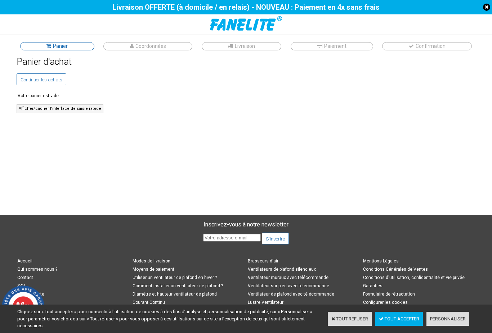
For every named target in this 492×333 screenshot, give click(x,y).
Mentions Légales (381, 261)
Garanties (373, 285)
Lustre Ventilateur (265, 302)
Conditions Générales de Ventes (395, 269)
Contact (25, 277)
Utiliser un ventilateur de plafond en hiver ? (175, 277)
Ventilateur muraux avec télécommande (288, 277)
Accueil (24, 261)
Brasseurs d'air (263, 261)
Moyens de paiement (153, 269)
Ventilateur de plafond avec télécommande (291, 294)
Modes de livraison (151, 261)
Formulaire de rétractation (389, 294)
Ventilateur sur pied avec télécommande (288, 285)
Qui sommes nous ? (37, 269)
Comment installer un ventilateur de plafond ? (178, 285)
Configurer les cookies (385, 302)
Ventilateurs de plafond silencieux (282, 269)
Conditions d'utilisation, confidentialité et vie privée (414, 277)
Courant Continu (149, 302)
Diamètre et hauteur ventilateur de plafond (175, 294)
